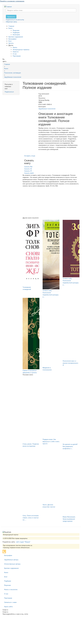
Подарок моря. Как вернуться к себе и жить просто (51, 441)
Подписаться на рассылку (15, 19)
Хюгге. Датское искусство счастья (49, 506)
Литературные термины (21, 49)
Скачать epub (29, 173)
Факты (15, 47)
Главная (11, 26)
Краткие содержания (15, 37)
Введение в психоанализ (47, 368)
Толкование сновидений (27, 288)
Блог (10, 41)
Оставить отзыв (29, 156)
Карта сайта (8, 606)
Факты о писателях (11, 589)
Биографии (12, 39)
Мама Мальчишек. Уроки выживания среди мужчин (69, 519)
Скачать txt (28, 169)
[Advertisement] (51, 202)
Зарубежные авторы (11, 559)
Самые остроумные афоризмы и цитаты (30, 371)
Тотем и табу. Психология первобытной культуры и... (51, 293)
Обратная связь (11, 22)
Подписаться (9, 92)
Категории (16, 34)
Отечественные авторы (12, 564)
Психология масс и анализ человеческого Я (70, 363)
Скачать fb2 (28, 166)
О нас (15, 54)
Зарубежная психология (46, 109)
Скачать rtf (28, 171)
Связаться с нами (10, 602)
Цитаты (11, 43)
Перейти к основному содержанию (12, 1)
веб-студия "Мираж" (23, 542)
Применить (11, 17)
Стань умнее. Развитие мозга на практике (31, 445)
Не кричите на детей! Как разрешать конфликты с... (70, 446)
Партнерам (17, 56)
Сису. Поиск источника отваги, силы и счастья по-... (31, 517)
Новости (15, 52)
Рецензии (16, 30)
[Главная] (8, 6)
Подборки (16, 32)
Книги (10, 28)
